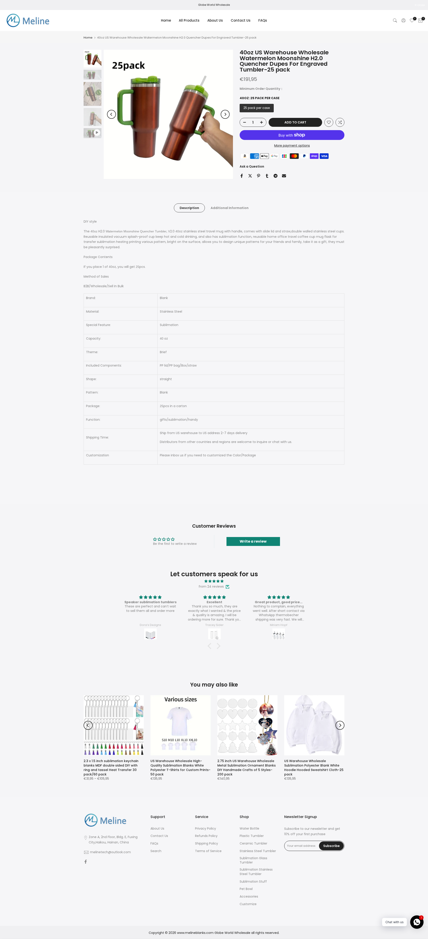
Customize (248, 904)
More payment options (292, 145)
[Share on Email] (284, 176)
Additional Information (230, 208)
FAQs (262, 20)
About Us (215, 20)
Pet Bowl (246, 889)
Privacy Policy (205, 828)
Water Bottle (249, 828)
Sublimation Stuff (253, 882)
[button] (211, 646)
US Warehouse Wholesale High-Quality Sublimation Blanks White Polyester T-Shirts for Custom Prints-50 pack (180, 768)
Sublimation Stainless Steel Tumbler (256, 871)
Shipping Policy (206, 843)
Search (155, 851)
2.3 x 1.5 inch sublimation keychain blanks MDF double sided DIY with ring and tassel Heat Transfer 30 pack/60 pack (111, 768)
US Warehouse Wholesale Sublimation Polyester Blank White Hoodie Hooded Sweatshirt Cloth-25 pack (314, 768)
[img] (214, 581)
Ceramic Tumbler (253, 843)
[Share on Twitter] (250, 176)
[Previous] (111, 114)
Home (166, 20)
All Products (189, 20)
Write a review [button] (253, 541)
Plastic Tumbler (252, 836)
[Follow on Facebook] (86, 862)
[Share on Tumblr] (267, 176)
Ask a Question (252, 166)
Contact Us (241, 20)
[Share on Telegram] (276, 176)
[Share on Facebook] (242, 176)
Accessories (249, 896)
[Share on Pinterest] (259, 176)
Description (189, 208)
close (9, 5)
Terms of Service (208, 851)
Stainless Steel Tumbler (258, 851)
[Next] (225, 114)
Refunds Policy (206, 836)
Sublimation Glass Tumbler (253, 860)
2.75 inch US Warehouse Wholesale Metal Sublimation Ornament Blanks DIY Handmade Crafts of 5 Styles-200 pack (246, 768)
